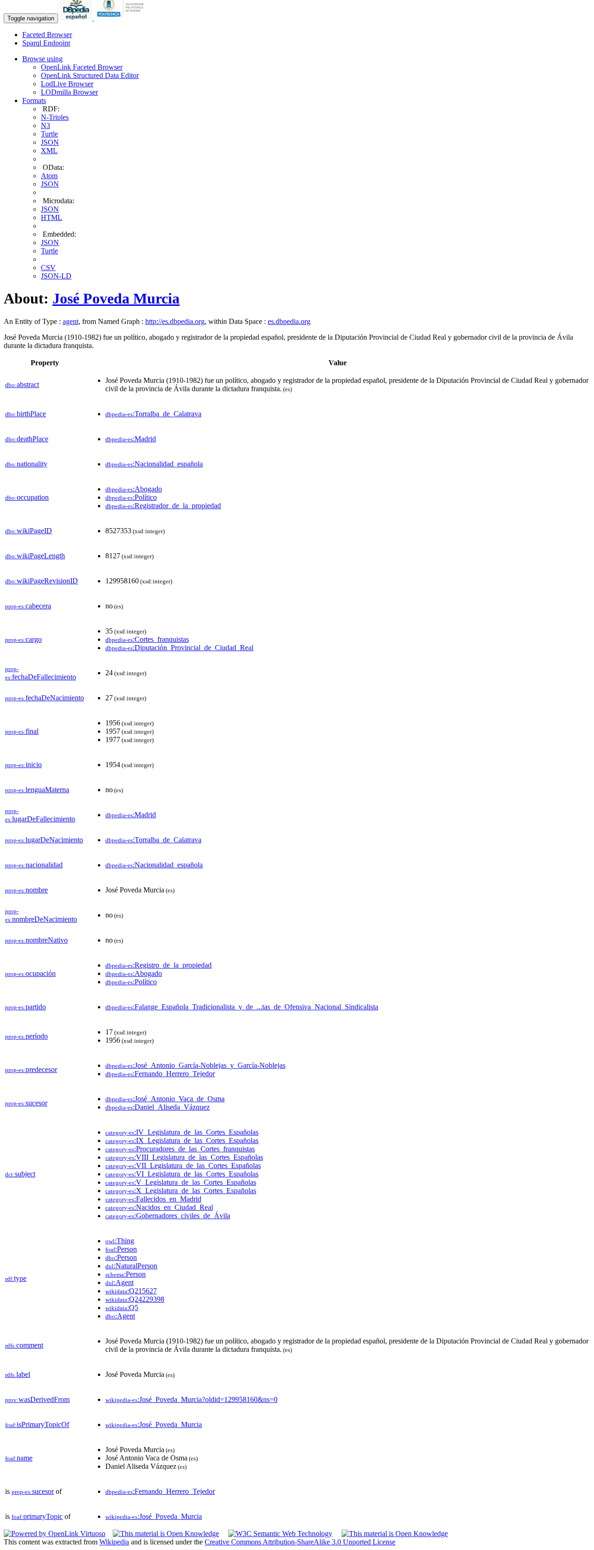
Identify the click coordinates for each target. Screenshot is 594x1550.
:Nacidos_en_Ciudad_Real (159, 1207)
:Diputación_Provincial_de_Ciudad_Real (179, 648)
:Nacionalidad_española (154, 464)
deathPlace (26, 439)
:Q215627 (131, 1291)
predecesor (31, 1069)
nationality (26, 464)
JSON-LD (56, 276)
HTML (51, 217)
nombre (26, 890)
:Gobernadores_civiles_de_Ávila (167, 1216)
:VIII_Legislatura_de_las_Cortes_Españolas (184, 1157)
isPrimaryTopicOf (37, 1424)
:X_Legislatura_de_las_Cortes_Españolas (180, 1191)
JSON (50, 142)
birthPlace (25, 414)
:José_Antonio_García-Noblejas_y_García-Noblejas (195, 1065)
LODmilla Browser (69, 92)
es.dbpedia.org (289, 321)
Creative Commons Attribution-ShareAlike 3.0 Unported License (300, 1542)
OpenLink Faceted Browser (82, 67)
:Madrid (130, 439)
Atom (49, 176)
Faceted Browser (47, 35)
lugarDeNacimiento (44, 840)
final (22, 731)
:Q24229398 (134, 1299)
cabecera (28, 606)
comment (24, 1345)
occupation (27, 497)
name (18, 1458)
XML (49, 151)
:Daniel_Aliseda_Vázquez (157, 1107)
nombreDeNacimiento (41, 915)
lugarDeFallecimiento (40, 815)
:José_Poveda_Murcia (153, 1424)
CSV (48, 267)
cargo (23, 639)
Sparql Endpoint (46, 43)
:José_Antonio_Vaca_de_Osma (165, 1099)
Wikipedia (114, 1542)
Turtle (49, 134)
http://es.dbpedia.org (175, 321)
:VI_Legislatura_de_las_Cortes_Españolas (181, 1174)
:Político (131, 497)
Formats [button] (34, 100)
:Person (121, 1249)
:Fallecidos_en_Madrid (153, 1199)
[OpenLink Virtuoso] (54, 1533)
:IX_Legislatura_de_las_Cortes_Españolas (181, 1140)
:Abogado (133, 489)
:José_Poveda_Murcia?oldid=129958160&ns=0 (191, 1399)
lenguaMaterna (37, 790)
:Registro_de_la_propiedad (158, 965)
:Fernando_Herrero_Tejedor (160, 1074)
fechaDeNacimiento (44, 698)
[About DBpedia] (77, 18)
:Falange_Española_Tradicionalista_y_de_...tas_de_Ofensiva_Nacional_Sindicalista (241, 1007)
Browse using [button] (42, 59)
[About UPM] (122, 18)
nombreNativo (36, 940)
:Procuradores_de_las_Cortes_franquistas (180, 1149)
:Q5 (121, 1307)
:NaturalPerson (131, 1266)
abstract (22, 384)
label (17, 1374)
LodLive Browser (67, 84)
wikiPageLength (35, 556)
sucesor (26, 1103)
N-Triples (55, 117)
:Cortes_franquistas (147, 639)
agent (70, 321)
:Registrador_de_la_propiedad (163, 506)
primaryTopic (37, 1516)
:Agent (119, 1282)
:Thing (119, 1241)
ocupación (30, 973)
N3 (45, 125)
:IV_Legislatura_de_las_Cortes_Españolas (181, 1132)
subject (20, 1174)
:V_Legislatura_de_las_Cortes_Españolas (180, 1182)
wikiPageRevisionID (41, 581)
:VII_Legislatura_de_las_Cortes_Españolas (183, 1165)
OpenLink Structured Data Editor (90, 75)
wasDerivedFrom (37, 1399)
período (26, 1036)
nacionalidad (34, 865)
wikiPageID (28, 531)
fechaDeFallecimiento (40, 673)
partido (25, 1007)
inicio (23, 765)
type (15, 1278)
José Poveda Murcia (116, 298)
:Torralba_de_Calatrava (153, 414)
